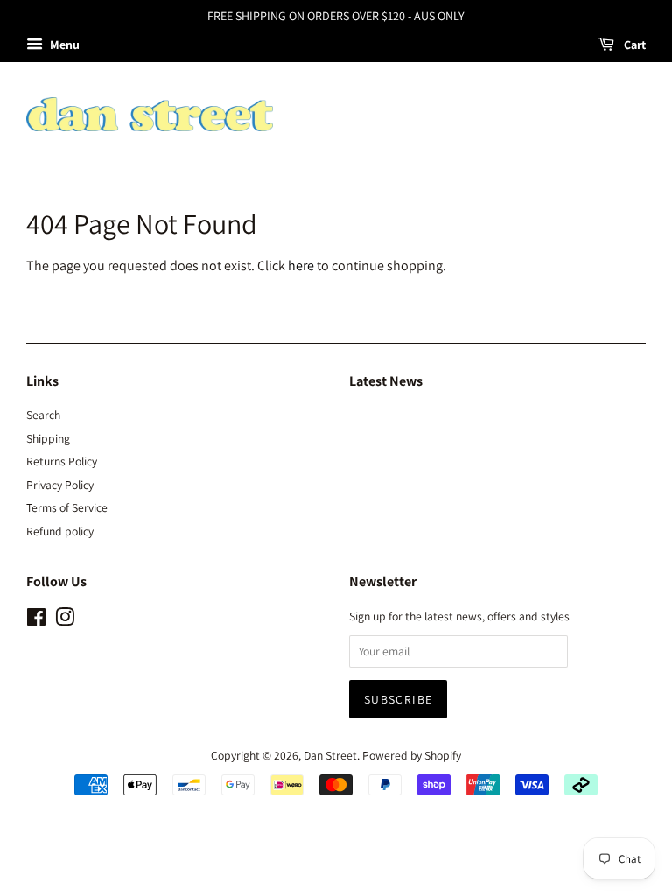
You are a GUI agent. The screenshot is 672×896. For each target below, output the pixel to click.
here (301, 265)
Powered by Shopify (411, 755)
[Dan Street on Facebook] (36, 620)
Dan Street (330, 755)
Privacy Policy (60, 485)
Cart (633, 44)
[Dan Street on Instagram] (64, 620)
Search (43, 415)
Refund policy (60, 531)
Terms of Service (67, 507)
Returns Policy (61, 461)
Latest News (386, 381)
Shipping (48, 438)
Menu (63, 44)
